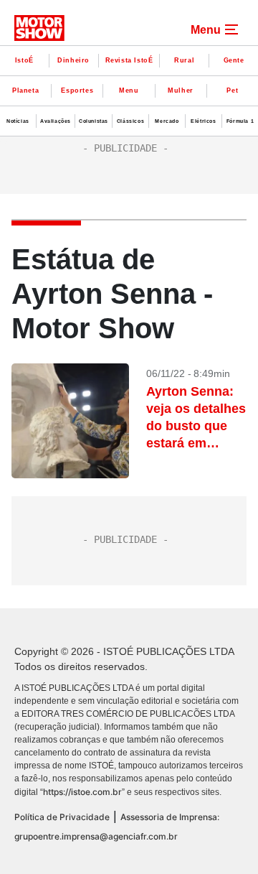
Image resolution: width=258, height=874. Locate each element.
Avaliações (55, 121)
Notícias (17, 121)
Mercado (166, 121)
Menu (128, 90)
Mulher (181, 90)
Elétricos (203, 121)
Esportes (77, 90)
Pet (232, 90)
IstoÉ (24, 60)
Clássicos (130, 121)
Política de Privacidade (62, 817)
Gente (234, 60)
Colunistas (93, 121)
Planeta (25, 90)
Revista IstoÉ (129, 60)
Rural (184, 60)
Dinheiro (73, 60)
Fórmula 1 (240, 121)
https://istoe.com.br (82, 791)
